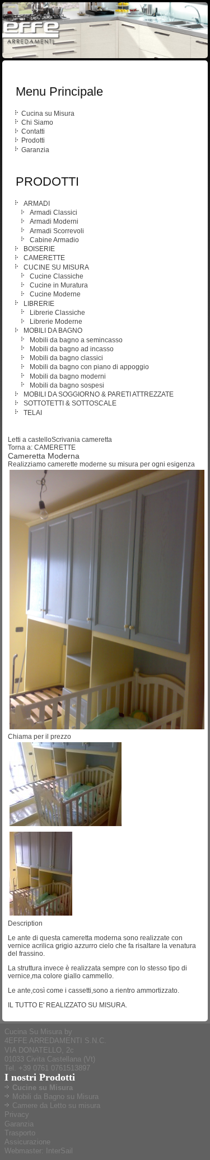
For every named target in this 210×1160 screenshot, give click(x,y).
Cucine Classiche (56, 276)
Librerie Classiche (57, 313)
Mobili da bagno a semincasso (76, 340)
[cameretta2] (41, 915)
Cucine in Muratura (59, 285)
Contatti (33, 131)
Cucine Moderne (55, 294)
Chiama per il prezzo (39, 737)
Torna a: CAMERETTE (42, 447)
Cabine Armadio (54, 240)
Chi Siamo (37, 122)
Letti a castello (30, 440)
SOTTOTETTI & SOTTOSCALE (70, 403)
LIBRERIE (39, 304)
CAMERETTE (44, 258)
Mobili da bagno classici (66, 358)
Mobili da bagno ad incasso (72, 349)
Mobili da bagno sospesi (67, 385)
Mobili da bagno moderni (68, 376)
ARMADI (37, 204)
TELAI (33, 413)
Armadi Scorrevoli (57, 231)
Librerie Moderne (56, 322)
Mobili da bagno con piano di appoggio (89, 367)
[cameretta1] (66, 826)
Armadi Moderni (54, 221)
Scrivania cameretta (82, 440)
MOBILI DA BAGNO (53, 330)
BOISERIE (39, 249)
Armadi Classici (53, 212)
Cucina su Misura (47, 113)
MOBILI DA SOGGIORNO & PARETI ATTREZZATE (99, 394)
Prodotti (33, 140)
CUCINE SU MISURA (56, 267)
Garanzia (35, 150)
